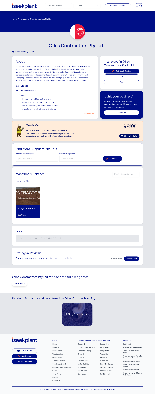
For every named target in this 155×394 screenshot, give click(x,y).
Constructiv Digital (59, 364)
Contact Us (56, 381)
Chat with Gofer (130, 136)
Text (121, 82)
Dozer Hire (82, 357)
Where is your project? (67, 154)
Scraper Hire (104, 351)
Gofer (54, 371)
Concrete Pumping (84, 351)
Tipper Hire (104, 354)
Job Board (127, 344)
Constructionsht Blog (131, 370)
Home (14, 19)
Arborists (103, 357)
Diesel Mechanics (106, 364)
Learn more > (88, 114)
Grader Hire (82, 367)
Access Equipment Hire (86, 347)
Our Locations (57, 357)
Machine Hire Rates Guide (132, 347)
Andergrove (19, 283)
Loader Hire (104, 344)
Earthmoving (104, 347)
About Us (55, 347)
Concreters (104, 361)
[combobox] (37, 159)
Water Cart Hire (83, 364)
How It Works (57, 351)
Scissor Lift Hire (106, 371)
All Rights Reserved (98, 389)
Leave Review (131, 259)
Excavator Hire (83, 361)
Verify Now (121, 113)
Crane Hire (82, 354)
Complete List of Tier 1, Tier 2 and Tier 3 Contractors (133, 357)
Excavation (82, 374)
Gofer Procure (57, 374)
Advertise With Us (58, 361)
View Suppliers (57, 354)
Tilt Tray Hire (82, 371)
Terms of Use (44, 389)
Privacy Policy (56, 389)
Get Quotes (22, 215)
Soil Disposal (105, 374)
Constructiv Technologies (61, 367)
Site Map (112, 389)
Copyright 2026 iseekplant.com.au (76, 389)
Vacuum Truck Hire (106, 367)
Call (121, 77)
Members (23, 19)
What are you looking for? (25, 154)
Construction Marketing (131, 361)
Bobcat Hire (82, 344)
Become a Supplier (118, 6)
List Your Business (24, 362)
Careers (55, 377)
